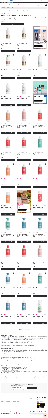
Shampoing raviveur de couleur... (23, 126)
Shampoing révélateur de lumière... (7, 44)
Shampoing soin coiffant (19, 10)
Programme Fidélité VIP (28, 398)
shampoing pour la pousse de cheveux (13, 371)
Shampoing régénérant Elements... (39, 317)
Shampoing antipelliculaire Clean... (39, 235)
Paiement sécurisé (16, 402)
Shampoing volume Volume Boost (39, 153)
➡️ (15, 366)
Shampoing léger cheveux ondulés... (8, 99)
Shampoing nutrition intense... (6, 126)
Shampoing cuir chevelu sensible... (23, 235)
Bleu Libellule (7, 10)
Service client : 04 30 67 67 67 (17, 397)
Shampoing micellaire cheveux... (39, 71)
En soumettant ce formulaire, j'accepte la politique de (24, 390)
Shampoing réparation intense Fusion (8, 71)
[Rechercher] (46, 8)
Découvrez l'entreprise (4, 397)
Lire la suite (3, 21)
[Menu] (1, 5)
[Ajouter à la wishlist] (14, 28)
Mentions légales (3, 411)
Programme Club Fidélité (29, 397)
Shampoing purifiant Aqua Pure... (7, 289)
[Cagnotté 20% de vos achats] (24, 1)
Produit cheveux (12, 10)
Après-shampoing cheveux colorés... (24, 153)
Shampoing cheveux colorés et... (39, 126)
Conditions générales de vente (11, 411)
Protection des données (20, 411)
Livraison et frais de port (16, 401)
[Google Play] (41, 405)
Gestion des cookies (28, 411)
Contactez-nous (15, 398)
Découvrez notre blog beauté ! (5, 402)
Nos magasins (3, 398)
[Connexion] (38, 5)
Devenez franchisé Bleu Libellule (6, 401)
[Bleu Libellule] (16, 5)
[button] (31, 5)
